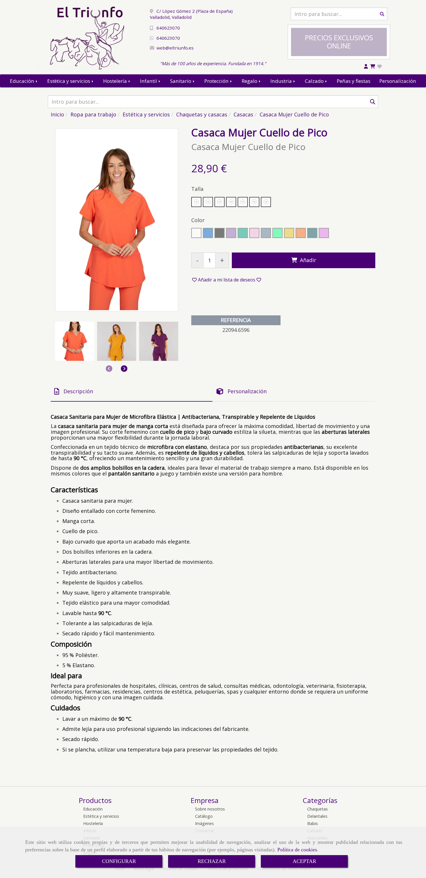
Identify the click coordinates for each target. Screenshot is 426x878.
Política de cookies (297, 850)
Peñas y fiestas (353, 81)
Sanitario (181, 81)
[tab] (131, 391)
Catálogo (204, 816)
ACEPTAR (304, 861)
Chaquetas (317, 809)
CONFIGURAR (119, 861)
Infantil (149, 81)
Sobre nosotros (210, 809)
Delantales (317, 816)
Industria (281, 81)
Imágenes (204, 823)
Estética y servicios (69, 81)
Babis (312, 823)
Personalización (397, 81)
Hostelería (115, 81)
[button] (124, 368)
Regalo (250, 81)
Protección (217, 81)
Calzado (315, 81)
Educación (22, 81)
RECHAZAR (212, 861)
